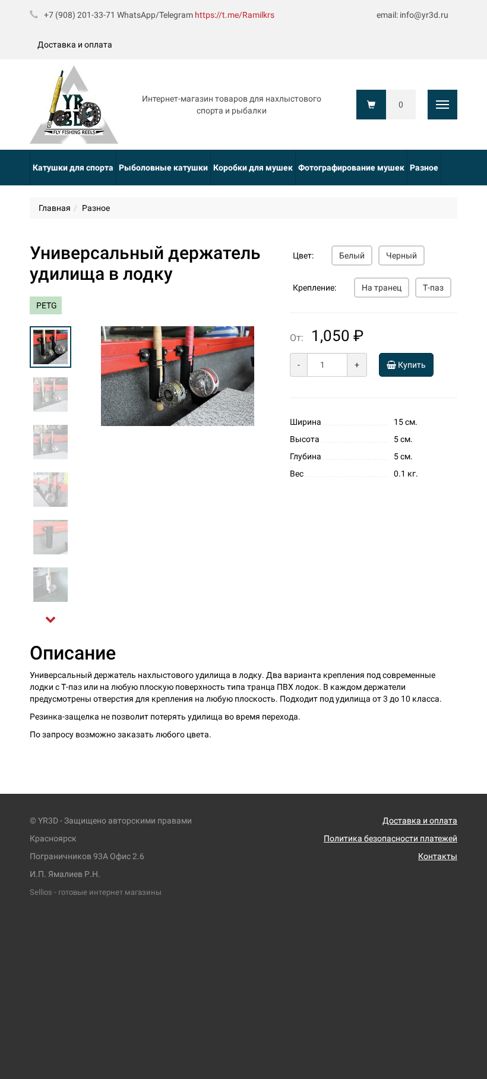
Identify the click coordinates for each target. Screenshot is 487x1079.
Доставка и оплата (74, 44)
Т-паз (433, 287)
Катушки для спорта (73, 167)
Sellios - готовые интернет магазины (96, 892)
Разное (424, 167)
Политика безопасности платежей (390, 838)
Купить (411, 365)
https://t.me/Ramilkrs (234, 15)
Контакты (437, 856)
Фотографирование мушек (351, 167)
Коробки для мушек (253, 167)
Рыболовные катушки (163, 167)
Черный (401, 255)
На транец (381, 287)
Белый (352, 255)
